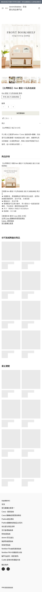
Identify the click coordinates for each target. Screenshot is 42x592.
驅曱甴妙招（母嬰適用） (11, 556)
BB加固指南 (6, 534)
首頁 (3, 504)
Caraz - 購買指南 (8, 512)
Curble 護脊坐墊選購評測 (11, 560)
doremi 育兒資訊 (8, 537)
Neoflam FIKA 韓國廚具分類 (12, 552)
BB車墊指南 (6, 545)
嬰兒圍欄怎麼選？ (8, 508)
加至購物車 (21, 113)
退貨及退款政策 (8, 587)
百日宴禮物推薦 (7, 530)
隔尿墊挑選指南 (7, 541)
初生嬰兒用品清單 (8, 526)
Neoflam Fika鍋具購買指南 (11, 549)
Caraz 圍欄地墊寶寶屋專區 (11, 515)
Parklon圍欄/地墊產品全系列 (12, 523)
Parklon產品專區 (8, 519)
